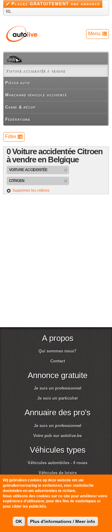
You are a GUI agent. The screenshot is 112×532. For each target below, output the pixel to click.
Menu (94, 33)
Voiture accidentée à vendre (35, 70)
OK (19, 521)
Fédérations (17, 119)
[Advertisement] (56, 264)
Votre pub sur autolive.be (57, 435)
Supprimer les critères (30, 190)
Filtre (10, 136)
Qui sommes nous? (58, 351)
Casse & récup (20, 107)
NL (9, 11)
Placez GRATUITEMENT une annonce (56, 4)
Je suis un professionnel (58, 388)
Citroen (16, 181)
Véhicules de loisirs (58, 472)
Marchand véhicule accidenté (36, 95)
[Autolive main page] (21, 33)
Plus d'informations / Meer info (62, 521)
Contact (57, 361)
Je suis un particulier (57, 398)
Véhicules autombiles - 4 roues (57, 463)
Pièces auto (17, 83)
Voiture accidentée (28, 170)
